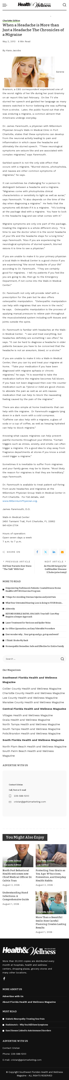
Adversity (10, 609)
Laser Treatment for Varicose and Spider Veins (28, 623)
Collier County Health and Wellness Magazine (32, 688)
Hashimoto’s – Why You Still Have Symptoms (27, 1025)
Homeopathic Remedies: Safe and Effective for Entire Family (35, 646)
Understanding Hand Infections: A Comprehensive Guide (16, 896)
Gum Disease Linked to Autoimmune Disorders (28, 1030)
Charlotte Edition (11, 21)
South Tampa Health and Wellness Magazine (31, 729)
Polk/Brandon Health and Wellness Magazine (31, 733)
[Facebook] (37, 552)
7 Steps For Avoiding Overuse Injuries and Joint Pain (31, 597)
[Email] (62, 552)
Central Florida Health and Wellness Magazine (34, 708)
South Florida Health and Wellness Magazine (33, 740)
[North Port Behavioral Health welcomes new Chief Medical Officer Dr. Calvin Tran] (18, 855)
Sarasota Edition (12, 865)
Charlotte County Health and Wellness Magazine (34, 693)
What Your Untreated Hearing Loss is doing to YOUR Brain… (34, 603)
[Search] (64, 5)
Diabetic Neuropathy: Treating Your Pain (25, 1019)
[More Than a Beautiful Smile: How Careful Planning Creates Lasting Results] (51, 902)
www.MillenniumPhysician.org (20, 501)
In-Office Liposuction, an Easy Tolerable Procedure (30, 628)
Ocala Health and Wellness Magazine (26, 719)
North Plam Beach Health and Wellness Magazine (34, 746)
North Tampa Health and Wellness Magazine (31, 724)
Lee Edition (43, 865)
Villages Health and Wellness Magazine (28, 715)
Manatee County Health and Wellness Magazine (33, 702)
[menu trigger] (6, 5)
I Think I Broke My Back (17, 640)
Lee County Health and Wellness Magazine (30, 697)
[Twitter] (45, 552)
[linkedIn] (54, 552)
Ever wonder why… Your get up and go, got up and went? (32, 634)
